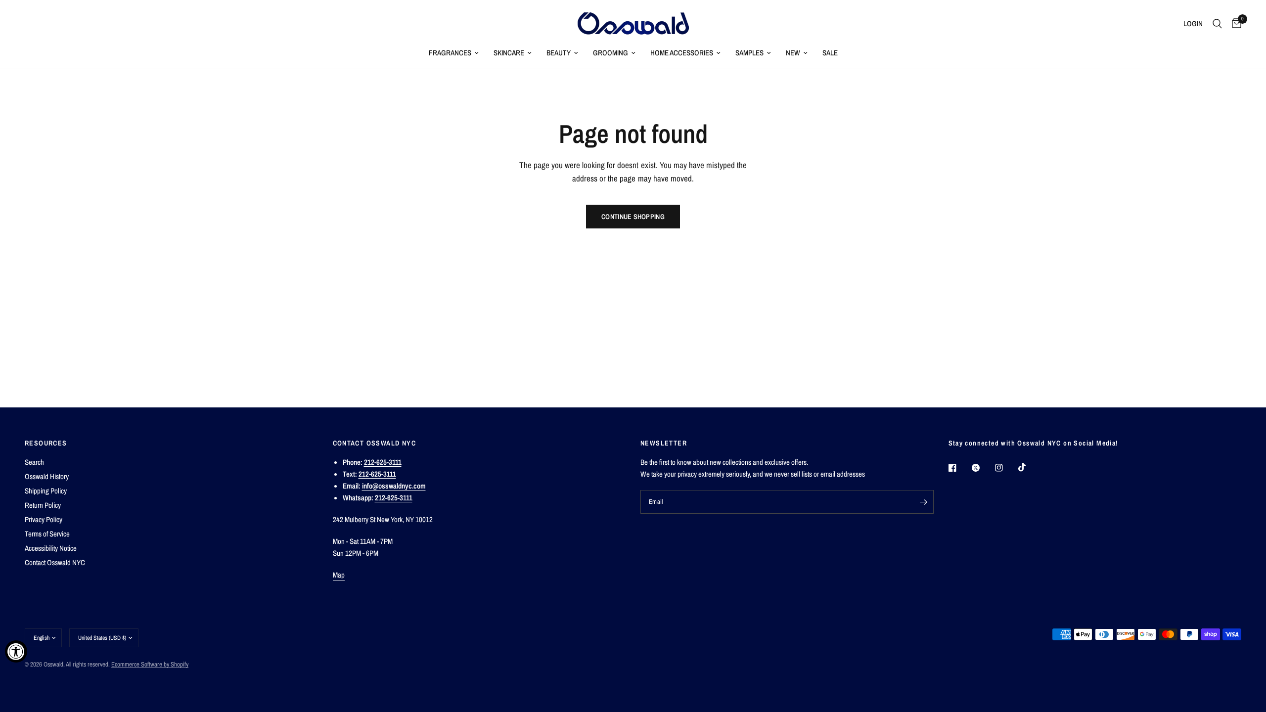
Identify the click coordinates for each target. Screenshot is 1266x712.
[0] (1234, 23)
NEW (793, 52)
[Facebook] (959, 468)
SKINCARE (509, 52)
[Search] (1217, 23)
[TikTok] (1029, 467)
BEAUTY (558, 52)
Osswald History (47, 476)
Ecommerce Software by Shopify (149, 664)
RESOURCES (46, 443)
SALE (830, 52)
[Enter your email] (924, 502)
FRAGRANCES (450, 52)
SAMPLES (749, 52)
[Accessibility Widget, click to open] (16, 651)
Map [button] (339, 575)
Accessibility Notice (51, 548)
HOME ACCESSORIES (681, 52)
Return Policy (43, 505)
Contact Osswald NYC (55, 562)
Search (34, 462)
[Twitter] (983, 468)
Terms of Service (47, 534)
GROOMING (610, 52)
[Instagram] (1006, 468)
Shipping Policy (46, 491)
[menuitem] (453, 53)
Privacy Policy (43, 519)
